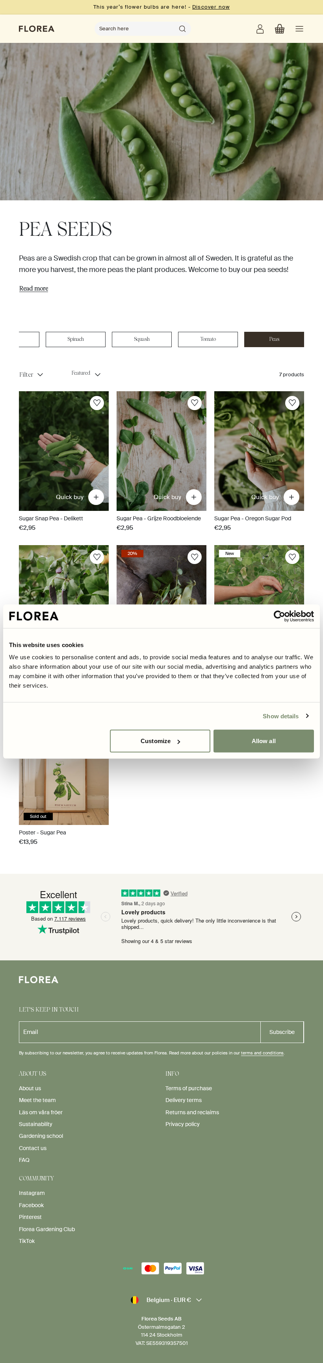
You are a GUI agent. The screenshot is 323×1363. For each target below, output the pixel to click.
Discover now (211, 7)
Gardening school (41, 1135)
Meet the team (37, 1100)
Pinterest (30, 1217)
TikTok (27, 1241)
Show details (281, 715)
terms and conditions (262, 1053)
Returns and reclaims (192, 1112)
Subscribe (282, 1032)
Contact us (32, 1148)
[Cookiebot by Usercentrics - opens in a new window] (279, 616)
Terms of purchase (188, 1088)
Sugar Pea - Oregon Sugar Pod (252, 518)
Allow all (264, 741)
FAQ (24, 1159)
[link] (260, 29)
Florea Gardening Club (47, 1229)
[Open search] (182, 29)
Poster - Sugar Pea (42, 832)
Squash (142, 339)
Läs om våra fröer (41, 1112)
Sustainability (35, 1124)
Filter (26, 374)
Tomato (208, 339)
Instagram (32, 1193)
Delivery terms (183, 1100)
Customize (156, 741)
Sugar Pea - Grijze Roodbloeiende (159, 518)
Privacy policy (182, 1124)
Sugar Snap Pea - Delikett (51, 518)
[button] (279, 28)
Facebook (31, 1205)
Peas (274, 339)
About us (30, 1088)
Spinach (76, 339)
